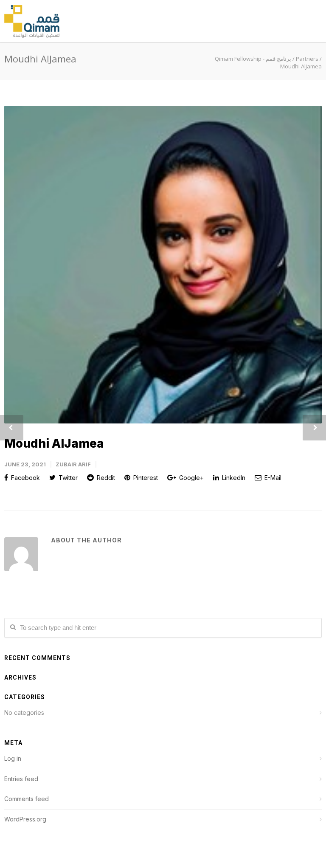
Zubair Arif (73, 464)
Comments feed (26, 798)
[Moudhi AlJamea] (163, 264)
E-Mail (272, 477)
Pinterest (145, 477)
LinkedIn (232, 477)
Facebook (24, 477)
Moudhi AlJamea (54, 443)
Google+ (190, 477)
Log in (12, 758)
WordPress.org (25, 819)
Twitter (67, 477)
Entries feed (21, 778)
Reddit (105, 477)
